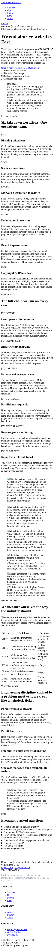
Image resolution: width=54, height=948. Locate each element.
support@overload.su (17, 929)
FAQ (9, 15)
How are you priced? (14, 843)
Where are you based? (14, 848)
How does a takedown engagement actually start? (27, 840)
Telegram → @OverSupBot (26, 68)
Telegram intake (22, 867)
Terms (10, 917)
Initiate (4, 23)
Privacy (10, 915)
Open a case (7, 68)
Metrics (10, 13)
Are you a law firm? (13, 845)
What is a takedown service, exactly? (21, 826)
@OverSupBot (14, 932)
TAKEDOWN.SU (11, 2)
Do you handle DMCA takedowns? (21, 832)
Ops (9, 10)
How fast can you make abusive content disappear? (28, 829)
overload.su (12, 935)
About (10, 18)
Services (11, 7)
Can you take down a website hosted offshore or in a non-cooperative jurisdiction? (26, 836)
